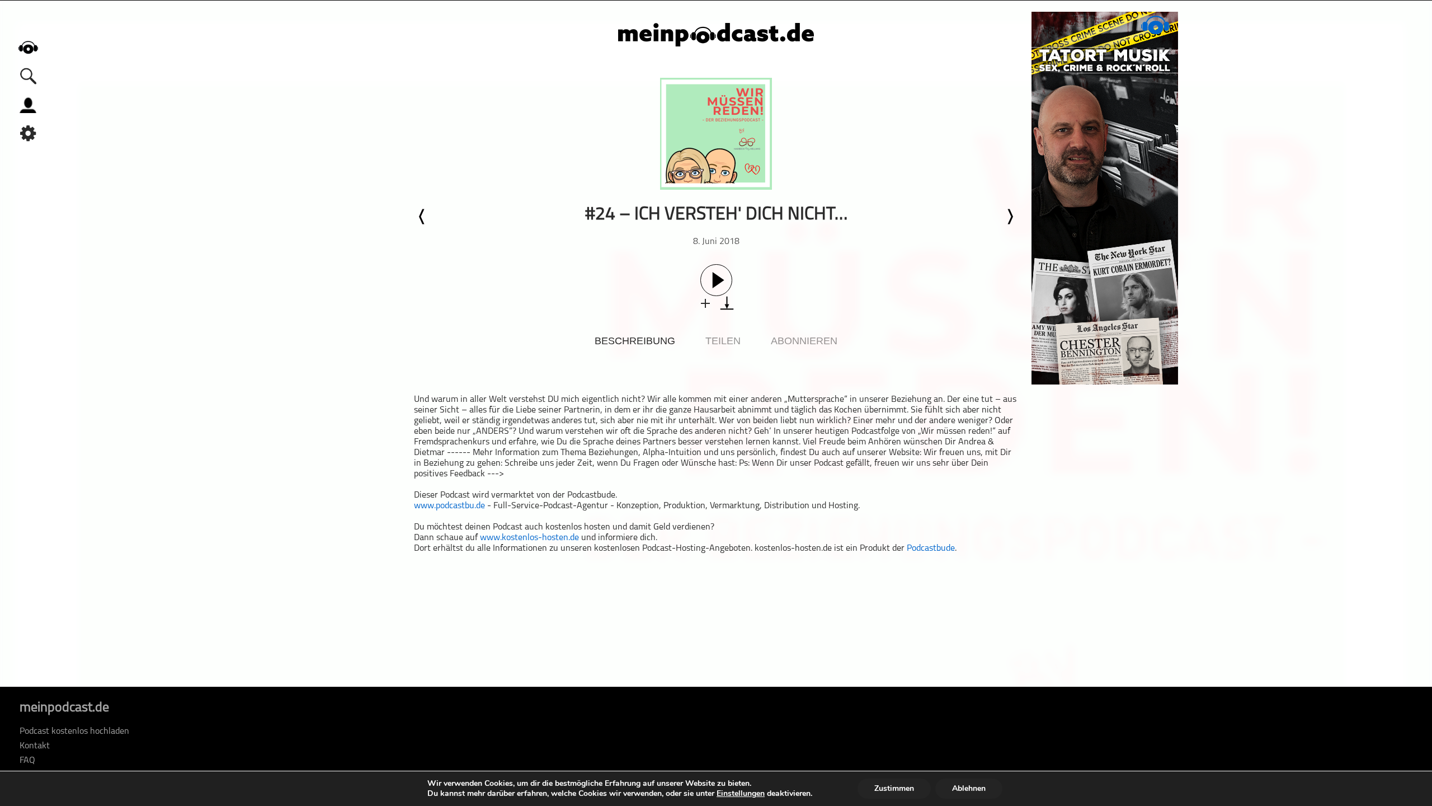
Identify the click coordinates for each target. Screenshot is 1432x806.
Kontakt (35, 746)
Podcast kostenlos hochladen (74, 731)
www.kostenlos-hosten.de (529, 537)
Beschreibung (635, 340)
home (28, 47)
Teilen (723, 340)
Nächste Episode (1009, 216)
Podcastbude (931, 548)
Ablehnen (969, 788)
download (727, 303)
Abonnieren (804, 340)
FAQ (27, 760)
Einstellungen (741, 794)
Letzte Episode (422, 216)
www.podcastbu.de (449, 506)
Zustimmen (894, 788)
